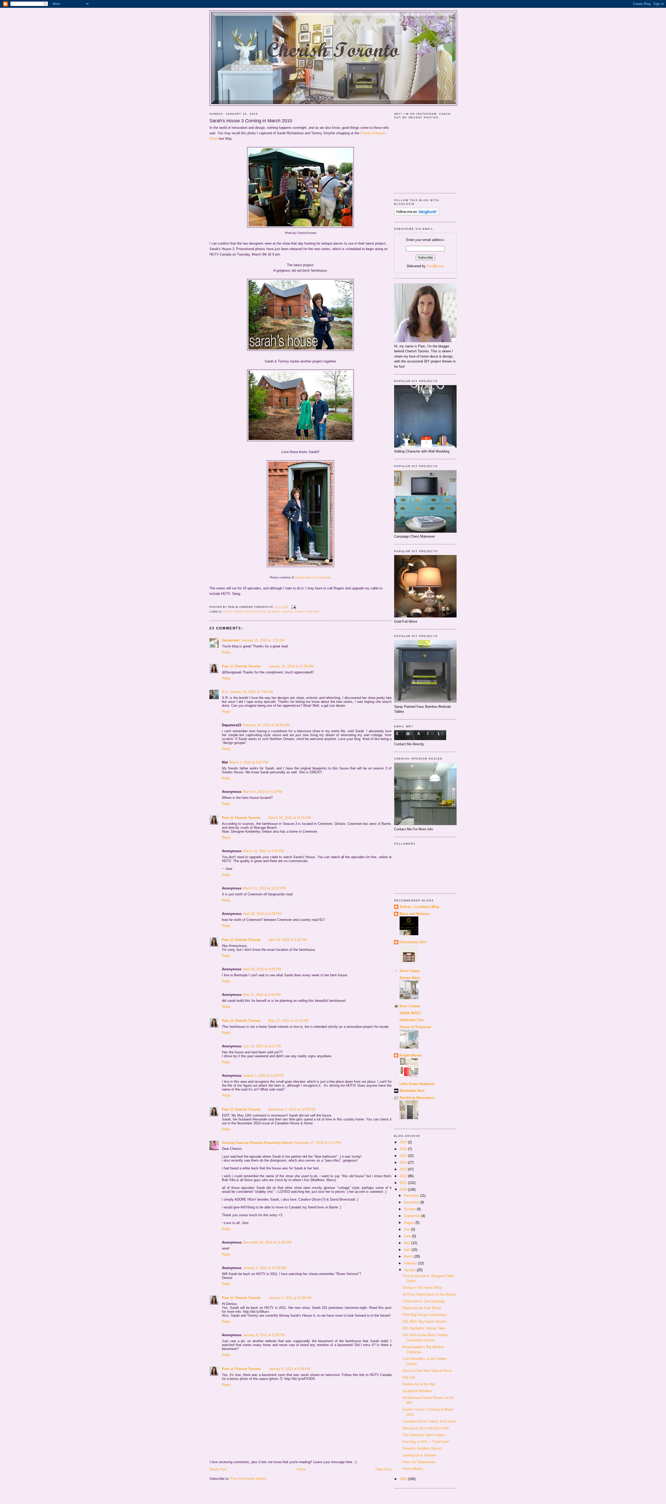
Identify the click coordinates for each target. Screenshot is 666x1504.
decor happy (410, 971)
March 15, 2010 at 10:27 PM (264, 888)
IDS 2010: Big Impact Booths (424, 1321)
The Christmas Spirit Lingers (423, 1435)
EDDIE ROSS (410, 1013)
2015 (404, 1156)
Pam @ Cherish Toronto (241, 666)
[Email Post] (293, 607)
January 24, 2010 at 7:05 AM (251, 692)
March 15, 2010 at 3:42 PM (263, 851)
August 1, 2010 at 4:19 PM (263, 1076)
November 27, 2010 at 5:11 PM (317, 1143)
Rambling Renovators (417, 1098)
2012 (404, 1176)
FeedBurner (435, 266)
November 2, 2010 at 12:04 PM (291, 1109)
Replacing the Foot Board (421, 1308)
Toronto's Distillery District (422, 1448)
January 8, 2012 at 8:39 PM (289, 1369)
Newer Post (218, 1469)
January (410, 1270)
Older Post (383, 1469)
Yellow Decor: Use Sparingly (423, 1301)
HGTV (227, 611)
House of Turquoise (415, 1027)
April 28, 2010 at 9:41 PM (287, 940)
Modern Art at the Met (418, 1384)
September (412, 1216)
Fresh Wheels (412, 1469)
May (407, 1243)
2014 (404, 1162)
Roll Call (408, 1377)
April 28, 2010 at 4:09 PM (262, 914)
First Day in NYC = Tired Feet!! (426, 1442)
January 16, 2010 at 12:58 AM (291, 666)
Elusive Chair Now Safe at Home (427, 1371)
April (408, 1250)
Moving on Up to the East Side (425, 1428)
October (410, 1209)
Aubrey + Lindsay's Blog (419, 907)
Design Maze (410, 978)
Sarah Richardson (249, 611)
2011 (404, 1183)
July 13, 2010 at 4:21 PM (262, 1046)
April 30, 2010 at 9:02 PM (262, 969)
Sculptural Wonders (417, 1391)
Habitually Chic (412, 1020)
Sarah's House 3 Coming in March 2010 (250, 120)
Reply (226, 652)
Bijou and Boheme (415, 914)
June (408, 1236)
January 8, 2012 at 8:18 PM (264, 1335)
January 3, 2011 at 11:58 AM (289, 1298)
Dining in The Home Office (422, 1288)
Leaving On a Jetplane (419, 1455)
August (409, 1223)
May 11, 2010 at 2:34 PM (262, 995)
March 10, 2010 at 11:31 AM (289, 818)
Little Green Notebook (417, 1084)
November (412, 1202)
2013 (404, 1169)
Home (301, 1469)
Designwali (231, 640)
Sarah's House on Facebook (312, 577)
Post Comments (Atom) (248, 1479)
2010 (404, 1189)
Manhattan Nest (412, 1091)
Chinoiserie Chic (413, 942)
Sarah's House (279, 611)
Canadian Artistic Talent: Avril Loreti (429, 1421)
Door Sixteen (410, 1006)
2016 (404, 1149)
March (409, 1256)
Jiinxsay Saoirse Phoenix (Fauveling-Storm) (257, 1143)
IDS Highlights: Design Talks (424, 1328)
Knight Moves (411, 1055)
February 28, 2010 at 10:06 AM (266, 725)
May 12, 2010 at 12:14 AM (288, 1021)
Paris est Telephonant (418, 1462)
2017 (404, 1142)
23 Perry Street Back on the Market (429, 1294)
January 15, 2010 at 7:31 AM (263, 640)
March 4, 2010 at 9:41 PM (248, 762)
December (412, 1195)
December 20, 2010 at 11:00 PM (267, 1242)
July (407, 1229)
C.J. (225, 692)
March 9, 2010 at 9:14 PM (262, 792)
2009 (404, 1479)
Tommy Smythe (306, 611)
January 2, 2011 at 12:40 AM (264, 1268)
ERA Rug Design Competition (424, 1315)
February (411, 1263)
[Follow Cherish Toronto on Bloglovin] (416, 214)
